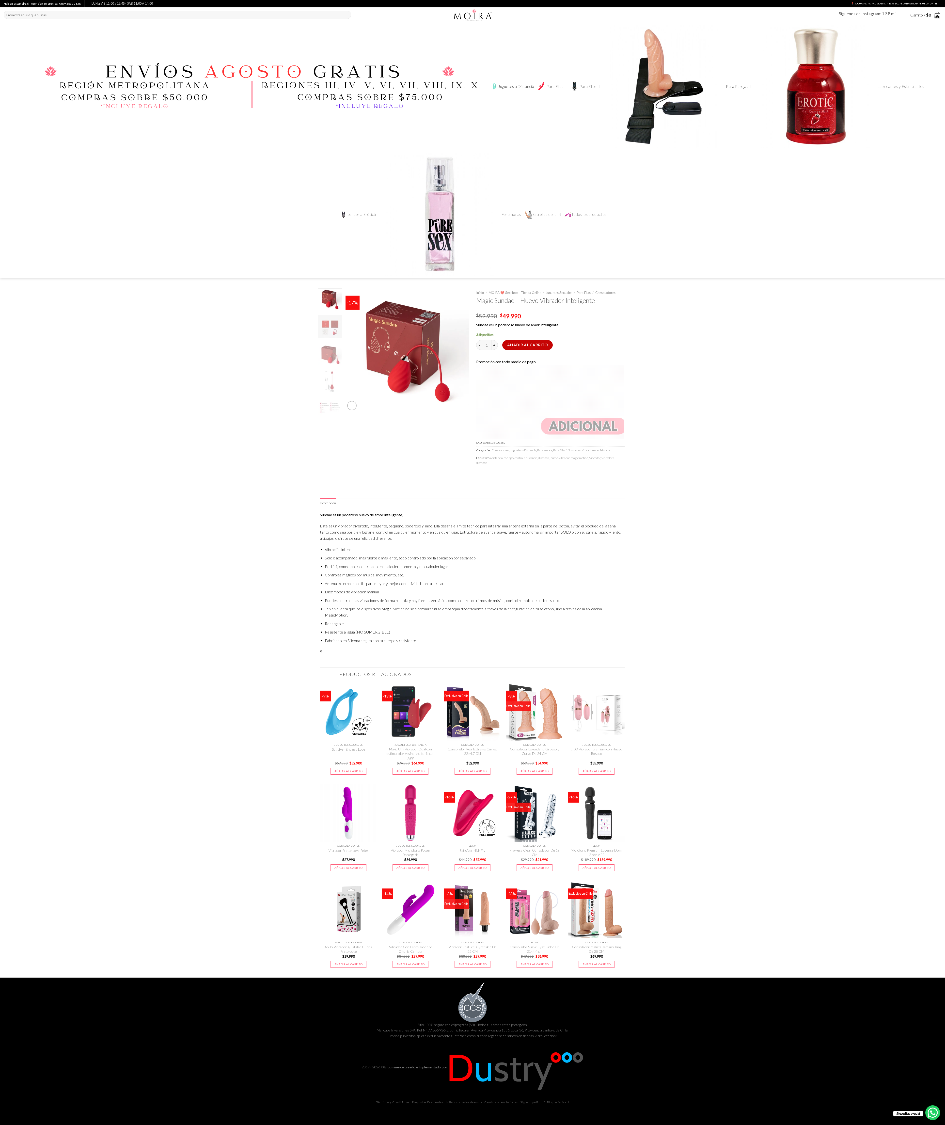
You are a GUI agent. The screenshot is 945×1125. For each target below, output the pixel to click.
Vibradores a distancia (596, 450)
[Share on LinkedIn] (515, 474)
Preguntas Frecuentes (427, 1102)
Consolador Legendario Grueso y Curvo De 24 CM (534, 751)
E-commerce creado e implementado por (416, 1067)
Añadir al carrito (527, 345)
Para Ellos (588, 86)
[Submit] (346, 15)
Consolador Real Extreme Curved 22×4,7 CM (473, 751)
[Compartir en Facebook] (481, 474)
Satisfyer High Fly (472, 850)
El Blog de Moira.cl (556, 1102)
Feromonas (511, 214)
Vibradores (574, 450)
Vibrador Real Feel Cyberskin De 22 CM (473, 949)
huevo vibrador (560, 458)
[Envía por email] (498, 474)
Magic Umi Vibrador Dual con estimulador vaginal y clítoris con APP (411, 753)
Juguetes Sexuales (559, 293)
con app (509, 458)
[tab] (328, 503)
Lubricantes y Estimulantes (901, 86)
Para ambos (544, 450)
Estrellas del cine (547, 214)
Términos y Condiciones (393, 1102)
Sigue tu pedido (530, 1102)
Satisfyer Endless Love (348, 749)
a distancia (496, 458)
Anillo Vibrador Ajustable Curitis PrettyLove (348, 949)
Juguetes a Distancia (516, 86)
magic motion (579, 458)
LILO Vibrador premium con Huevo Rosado (596, 751)
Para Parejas (737, 86)
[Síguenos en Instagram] (901, 15)
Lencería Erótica (361, 214)
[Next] (460, 350)
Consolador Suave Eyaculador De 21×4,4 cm (534, 949)
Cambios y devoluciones (501, 1102)
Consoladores (605, 293)
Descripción (328, 503)
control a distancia (526, 458)
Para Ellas (554, 86)
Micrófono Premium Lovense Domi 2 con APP (596, 852)
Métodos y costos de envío (464, 1102)
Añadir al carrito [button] (348, 771)
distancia (544, 458)
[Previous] (354, 350)
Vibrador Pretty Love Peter (348, 850)
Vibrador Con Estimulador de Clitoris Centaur (410, 949)
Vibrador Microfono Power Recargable (410, 852)
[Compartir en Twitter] (489, 474)
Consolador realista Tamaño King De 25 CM (596, 949)
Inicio (480, 293)
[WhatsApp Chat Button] (932, 1112)
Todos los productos (588, 214)
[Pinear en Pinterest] (507, 474)
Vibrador (594, 458)
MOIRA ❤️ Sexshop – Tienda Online (515, 293)
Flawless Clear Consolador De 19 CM (535, 852)
